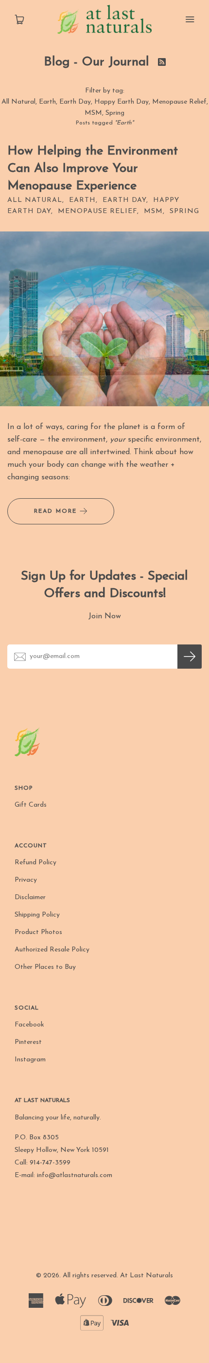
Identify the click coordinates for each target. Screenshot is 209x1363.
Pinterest (28, 1042)
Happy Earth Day (121, 102)
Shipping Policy (37, 915)
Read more (57, 511)
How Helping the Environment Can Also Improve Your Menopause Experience (92, 169)
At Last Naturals (146, 1275)
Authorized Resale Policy (52, 949)
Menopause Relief (179, 102)
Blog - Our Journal (98, 62)
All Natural (18, 102)
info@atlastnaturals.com (74, 1175)
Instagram (30, 1059)
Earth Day (75, 102)
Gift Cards (31, 805)
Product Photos (38, 932)
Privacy (26, 880)
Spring (114, 113)
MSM (93, 113)
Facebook (29, 1024)
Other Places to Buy (45, 967)
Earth (47, 102)
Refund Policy (35, 862)
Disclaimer (30, 897)
